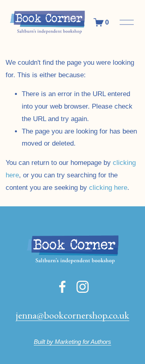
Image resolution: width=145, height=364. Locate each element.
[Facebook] (62, 286)
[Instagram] (82, 286)
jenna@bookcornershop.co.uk (72, 314)
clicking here (108, 187)
